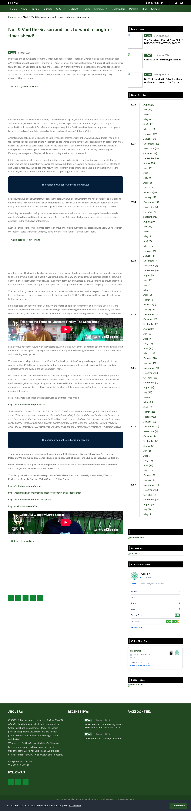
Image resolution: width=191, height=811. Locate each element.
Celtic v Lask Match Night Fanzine (163, 59)
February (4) (149, 250)
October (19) (150, 377)
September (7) (150, 382)
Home (13, 8)
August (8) (148, 387)
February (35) (150, 416)
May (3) (147, 236)
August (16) (149, 504)
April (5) (147, 182)
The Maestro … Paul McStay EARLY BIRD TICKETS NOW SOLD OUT (163, 41)
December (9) (150, 260)
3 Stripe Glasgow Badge (23, 540)
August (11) (149, 328)
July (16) (147, 450)
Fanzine (35, 8)
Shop (144, 8)
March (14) (149, 353)
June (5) (147, 114)
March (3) (148, 299)
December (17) (151, 202)
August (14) (149, 275)
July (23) (147, 333)
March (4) (148, 187)
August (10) (149, 221)
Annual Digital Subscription (25, 86)
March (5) (148, 245)
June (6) (147, 397)
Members (99, 8)
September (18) (151, 499)
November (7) (150, 206)
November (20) (151, 148)
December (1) (150, 314)
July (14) (147, 109)
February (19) (150, 133)
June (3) (147, 338)
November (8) (150, 372)
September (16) (151, 270)
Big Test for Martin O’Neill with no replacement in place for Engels (163, 80)
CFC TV (60, 8)
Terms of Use (97, 799)
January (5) (149, 480)
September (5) (150, 324)
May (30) (148, 401)
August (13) (149, 163)
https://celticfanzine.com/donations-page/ (29, 499)
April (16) (148, 124)
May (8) (147, 177)
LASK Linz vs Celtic (140, 665)
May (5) (147, 514)
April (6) (147, 241)
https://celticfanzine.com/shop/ (24, 506)
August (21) (149, 445)
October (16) (150, 319)
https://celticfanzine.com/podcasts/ (26, 404)
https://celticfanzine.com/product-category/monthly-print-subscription (44, 492)
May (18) (148, 460)
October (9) (149, 436)
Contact (155, 8)
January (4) (149, 255)
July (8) (147, 509)
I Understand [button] (178, 805)
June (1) (147, 231)
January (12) (149, 197)
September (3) (150, 216)
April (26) (148, 406)
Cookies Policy (81, 799)
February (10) (150, 192)
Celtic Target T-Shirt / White (25, 239)
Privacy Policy (64, 799)
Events (86, 8)
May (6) (147, 119)
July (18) (147, 226)
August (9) (148, 104)
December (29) (151, 143)
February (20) (150, 358)
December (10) (151, 426)
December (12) (151, 484)
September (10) (151, 158)
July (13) (147, 168)
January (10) (149, 421)
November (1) (150, 265)
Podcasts (47, 8)
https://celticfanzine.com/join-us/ (25, 485)
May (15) (148, 343)
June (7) (147, 172)
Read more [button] (75, 805)
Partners (133, 8)
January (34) (149, 138)
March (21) (149, 411)
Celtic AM (74, 8)
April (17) (148, 348)
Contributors (118, 8)
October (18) (150, 153)
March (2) (148, 470)
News (24, 8)
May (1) (147, 289)
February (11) (150, 475)
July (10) (147, 280)
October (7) (149, 211)
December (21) (151, 367)
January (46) (149, 362)
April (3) (147, 294)
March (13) (149, 128)
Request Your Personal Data (119, 799)
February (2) (149, 304)
